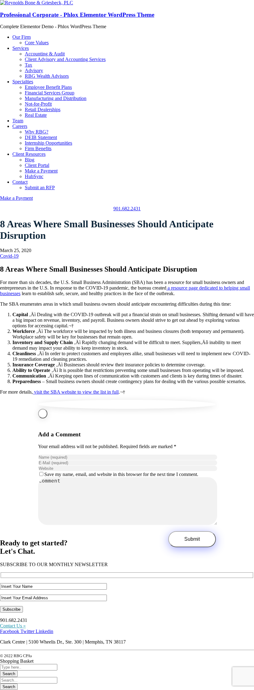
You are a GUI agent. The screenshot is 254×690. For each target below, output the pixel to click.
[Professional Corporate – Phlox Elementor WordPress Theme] (36, 2)
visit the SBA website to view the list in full (76, 392)
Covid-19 (9, 256)
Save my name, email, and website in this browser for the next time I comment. (121, 474)
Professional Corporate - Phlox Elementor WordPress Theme (77, 14)
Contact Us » (13, 625)
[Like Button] (42, 413)
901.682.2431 (127, 208)
